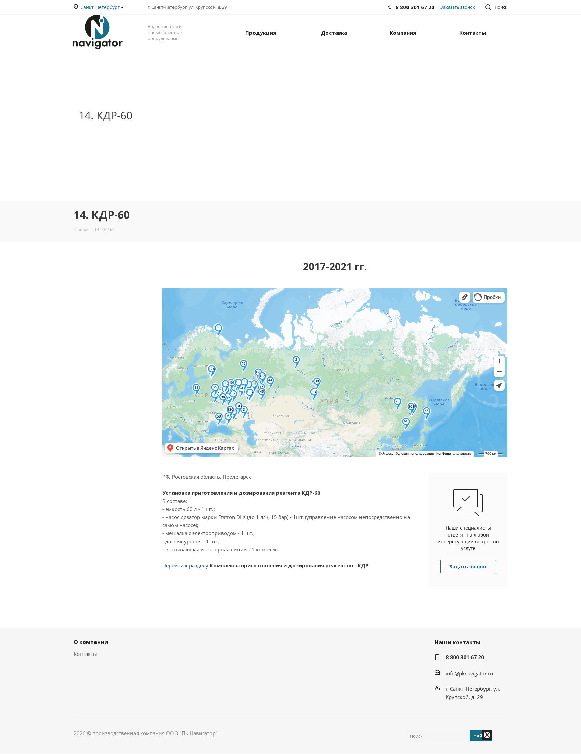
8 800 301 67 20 (465, 657)
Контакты (85, 653)
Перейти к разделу (265, 565)
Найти (481, 735)
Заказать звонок (457, 7)
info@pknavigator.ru (469, 673)
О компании (91, 642)
